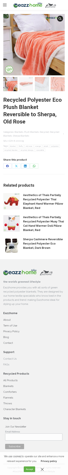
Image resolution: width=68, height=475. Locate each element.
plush (46, 146)
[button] (60, 19)
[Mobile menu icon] (4, 5)
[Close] (42, 469)
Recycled (44, 132)
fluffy (21, 146)
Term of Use (10, 325)
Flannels (8, 397)
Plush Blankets (31, 132)
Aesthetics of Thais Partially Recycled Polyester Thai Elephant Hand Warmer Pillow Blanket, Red (43, 202)
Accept (29, 469)
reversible (40, 150)
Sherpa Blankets (21, 136)
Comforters (10, 391)
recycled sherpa (27, 150)
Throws (7, 403)
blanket (13, 146)
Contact (8, 342)
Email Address (12, 431)
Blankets (19, 132)
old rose (29, 146)
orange (38, 146)
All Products (10, 380)
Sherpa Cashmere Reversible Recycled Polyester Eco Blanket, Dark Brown (43, 243)
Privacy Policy (11, 331)
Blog (6, 337)
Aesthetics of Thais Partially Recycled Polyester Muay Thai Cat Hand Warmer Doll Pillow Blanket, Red (43, 224)
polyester (55, 146)
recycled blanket (11, 150)
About (7, 319)
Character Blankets (14, 409)
